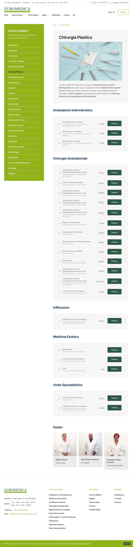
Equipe (92, 499)
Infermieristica (14, 109)
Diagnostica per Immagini (59, 510)
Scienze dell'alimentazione (19, 163)
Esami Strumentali (56, 513)
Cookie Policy (94, 510)
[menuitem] (74, 15)
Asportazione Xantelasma (72, 232)
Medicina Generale (16, 131)
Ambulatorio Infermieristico (60, 495)
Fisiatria (11, 93)
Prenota (114, 123)
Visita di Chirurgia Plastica (72, 398)
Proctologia (13, 157)
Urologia (11, 173)
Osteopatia (12, 141)
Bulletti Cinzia (61, 460)
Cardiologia (13, 56)
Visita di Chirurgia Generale (73, 291)
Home (55, 25)
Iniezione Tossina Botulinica (73, 359)
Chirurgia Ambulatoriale (59, 506)
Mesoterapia (67, 349)
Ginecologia (13, 104)
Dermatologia (13, 83)
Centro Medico (95, 495)
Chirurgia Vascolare (16, 77)
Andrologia (12, 45)
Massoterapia (14, 115)
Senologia (12, 168)
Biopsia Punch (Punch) (71, 222)
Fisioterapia (13, 99)
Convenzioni (94, 502)
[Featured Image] (65, 444)
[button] (56, 451)
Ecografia (12, 88)
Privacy (92, 506)
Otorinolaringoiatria (16, 147)
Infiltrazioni (53, 521)
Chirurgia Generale (16, 67)
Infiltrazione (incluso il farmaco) (74, 319)
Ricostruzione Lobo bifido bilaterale (76, 242)
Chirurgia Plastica (15, 72)
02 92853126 (103, 2)
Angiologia (12, 50)
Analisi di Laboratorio (57, 499)
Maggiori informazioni (83, 544)
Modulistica (119, 495)
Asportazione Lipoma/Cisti (72, 182)
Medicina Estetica (15, 125)
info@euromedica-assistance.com (23, 514)
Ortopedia (12, 136)
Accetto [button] (127, 543)
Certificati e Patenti (16, 61)
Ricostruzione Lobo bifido (72, 251)
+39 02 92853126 (20, 510)
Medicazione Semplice (71, 141)
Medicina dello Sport (17, 120)
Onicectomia (67, 261)
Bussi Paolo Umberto (90, 459)
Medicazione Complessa (71, 131)
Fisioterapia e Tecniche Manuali (62, 517)
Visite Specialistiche (57, 528)
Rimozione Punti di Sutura (72, 122)
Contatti (117, 499)
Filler (64, 368)
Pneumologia (13, 152)
